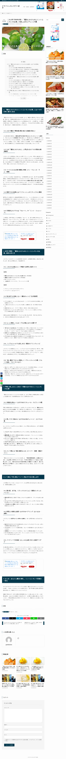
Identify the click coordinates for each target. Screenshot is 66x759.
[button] (5, 618)
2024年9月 (49, 202)
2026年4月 (49, 151)
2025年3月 (49, 186)
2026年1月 (49, 159)
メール (6, 729)
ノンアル (49, 228)
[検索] (63, 0)
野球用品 (49, 247)
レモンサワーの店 (51, 236)
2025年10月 (49, 167)
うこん (49, 217)
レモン (16, 611)
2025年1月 (49, 191)
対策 (48, 239)
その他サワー (6, 611)
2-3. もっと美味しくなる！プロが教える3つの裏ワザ (21, 83)
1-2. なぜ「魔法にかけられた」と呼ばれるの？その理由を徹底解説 (24, 69)
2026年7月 (49, 143)
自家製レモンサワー (52, 244)
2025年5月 (49, 181)
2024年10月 (49, 199)
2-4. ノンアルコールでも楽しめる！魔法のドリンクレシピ (23, 85)
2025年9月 (49, 170)
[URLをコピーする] (41, 618)
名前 (5, 724)
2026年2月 (49, 157)
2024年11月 (49, 197)
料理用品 (49, 242)
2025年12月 (49, 162)
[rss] (61, 0)
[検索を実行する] (62, 20)
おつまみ (49, 220)
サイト (5, 734)
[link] (18, 638)
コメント (6, 707)
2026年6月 (49, 146)
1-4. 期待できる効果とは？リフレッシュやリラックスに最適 (23, 72)
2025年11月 (49, 165)
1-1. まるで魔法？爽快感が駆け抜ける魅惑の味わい (21, 67)
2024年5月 (49, 207)
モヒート (12, 611)
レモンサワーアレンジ (52, 234)
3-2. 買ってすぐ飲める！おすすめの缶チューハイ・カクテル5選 (24, 95)
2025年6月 (49, 178)
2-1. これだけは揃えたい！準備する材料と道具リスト (22, 80)
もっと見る (23, 98)
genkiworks (9, 644)
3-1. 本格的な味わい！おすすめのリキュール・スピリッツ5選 (23, 93)
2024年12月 (49, 194)
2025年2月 (49, 189)
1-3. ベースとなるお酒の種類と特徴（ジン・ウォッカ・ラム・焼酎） (25, 71)
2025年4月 (49, 183)
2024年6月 (49, 205)
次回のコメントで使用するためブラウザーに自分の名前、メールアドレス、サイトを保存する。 (23, 740)
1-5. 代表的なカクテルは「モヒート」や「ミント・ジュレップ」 (24, 74)
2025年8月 (49, 173)
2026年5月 (49, 148)
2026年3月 (49, 154)
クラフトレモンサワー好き (11, 6)
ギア (48, 223)
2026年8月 (49, 140)
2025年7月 (49, 175)
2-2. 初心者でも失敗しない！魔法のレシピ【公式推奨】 (22, 81)
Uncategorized (50, 215)
